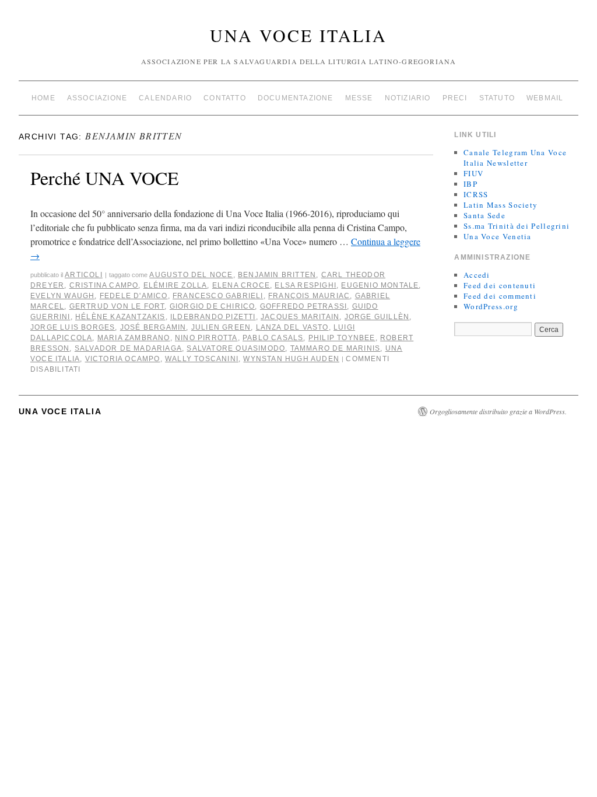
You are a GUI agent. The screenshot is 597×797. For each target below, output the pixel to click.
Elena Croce (241, 285)
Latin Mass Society (500, 205)
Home (43, 98)
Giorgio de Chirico (212, 306)
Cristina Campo (104, 285)
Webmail (544, 98)
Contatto (224, 98)
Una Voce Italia (298, 35)
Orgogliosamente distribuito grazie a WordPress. (498, 411)
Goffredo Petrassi (303, 306)
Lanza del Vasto (292, 327)
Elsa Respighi (305, 285)
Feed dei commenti (499, 296)
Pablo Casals (273, 338)
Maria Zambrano (133, 338)
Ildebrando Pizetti (213, 317)
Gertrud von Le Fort (117, 306)
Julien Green (221, 327)
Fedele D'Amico (134, 296)
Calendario (165, 98)
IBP (470, 184)
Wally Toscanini (201, 359)
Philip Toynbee (341, 338)
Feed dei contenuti (499, 285)
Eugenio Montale (380, 285)
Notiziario (408, 98)
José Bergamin (153, 327)
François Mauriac (309, 296)
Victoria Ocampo (122, 359)
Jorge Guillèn (377, 317)
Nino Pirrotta (206, 338)
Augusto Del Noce (191, 275)
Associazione (97, 98)
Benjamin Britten (277, 275)
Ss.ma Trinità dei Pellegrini (516, 226)
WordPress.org (490, 306)
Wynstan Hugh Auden (291, 359)
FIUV (473, 173)
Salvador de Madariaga (128, 348)
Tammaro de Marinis (335, 348)
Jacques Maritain (300, 317)
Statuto (497, 98)
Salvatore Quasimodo (236, 348)
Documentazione (295, 98)
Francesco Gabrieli (218, 296)
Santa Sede (484, 215)
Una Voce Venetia (497, 236)
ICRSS (476, 194)
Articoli (84, 275)
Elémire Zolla (175, 285)
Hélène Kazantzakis (120, 317)
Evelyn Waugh (62, 296)
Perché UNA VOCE (104, 177)
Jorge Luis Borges (72, 327)
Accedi (476, 275)
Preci (455, 98)
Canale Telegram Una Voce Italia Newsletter (515, 157)
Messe (359, 98)
